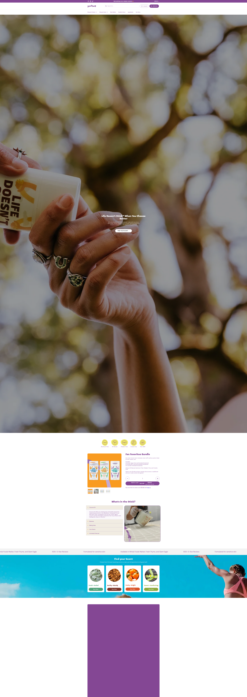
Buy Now (95, 589)
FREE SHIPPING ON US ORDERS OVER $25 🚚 (123, 1)
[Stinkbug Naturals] (91, 6)
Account (145, 6)
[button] (127, 478)
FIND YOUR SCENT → (123, 231)
